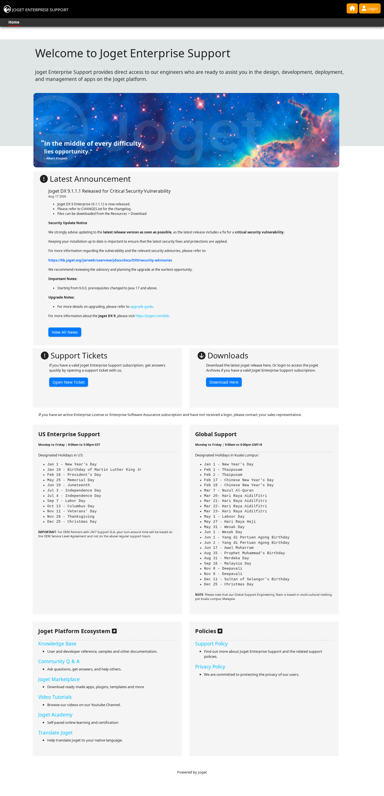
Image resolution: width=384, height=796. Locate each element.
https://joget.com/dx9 (152, 315)
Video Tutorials (55, 696)
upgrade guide (141, 306)
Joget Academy (55, 714)
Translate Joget (55, 732)
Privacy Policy (210, 666)
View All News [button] (65, 332)
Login (372, 8)
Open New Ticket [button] (69, 382)
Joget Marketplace (59, 679)
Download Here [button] (223, 382)
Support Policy (211, 643)
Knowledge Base (57, 643)
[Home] (352, 8)
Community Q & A (59, 661)
